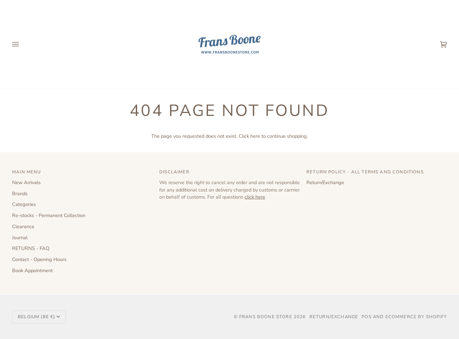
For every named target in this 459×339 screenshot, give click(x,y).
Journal (20, 237)
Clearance (23, 226)
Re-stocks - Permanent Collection (48, 215)
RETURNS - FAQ (30, 248)
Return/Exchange (325, 182)
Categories (24, 204)
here (255, 136)
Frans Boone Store (265, 317)
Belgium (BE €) (36, 317)
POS (367, 317)
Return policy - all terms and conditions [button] (365, 172)
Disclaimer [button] (174, 172)
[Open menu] (22, 44)
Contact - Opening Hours (39, 259)
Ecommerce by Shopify (416, 317)
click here (255, 197)
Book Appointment (32, 270)
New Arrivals (26, 182)
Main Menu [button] (26, 172)
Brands (20, 193)
